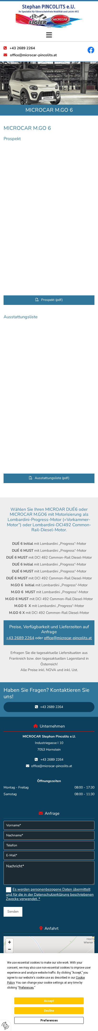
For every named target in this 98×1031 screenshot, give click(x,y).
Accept (49, 1001)
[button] (49, 35)
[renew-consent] (5, 1025)
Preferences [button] (26, 987)
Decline (49, 1010)
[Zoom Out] (9, 949)
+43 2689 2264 (22, 48)
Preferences (49, 1020)
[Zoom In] (9, 942)
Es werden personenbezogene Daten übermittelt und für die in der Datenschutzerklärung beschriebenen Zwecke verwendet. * (50, 894)
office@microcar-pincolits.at (33, 55)
